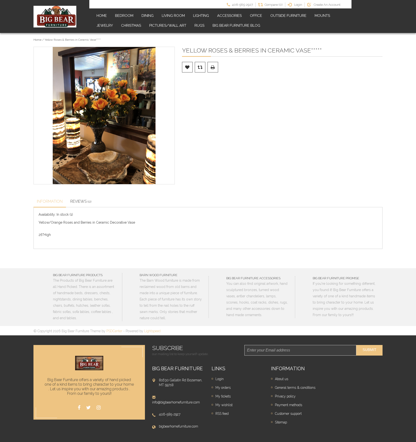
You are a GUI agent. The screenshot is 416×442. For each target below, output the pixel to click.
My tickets (223, 396)
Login (219, 379)
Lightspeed (152, 331)
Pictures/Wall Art (167, 25)
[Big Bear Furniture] (54, 16)
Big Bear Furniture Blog (236, 25)
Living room (173, 15)
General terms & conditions (295, 388)
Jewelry (105, 25)
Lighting (201, 15)
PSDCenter (114, 331)
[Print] (213, 67)
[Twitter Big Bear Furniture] (88, 407)
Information (50, 201)
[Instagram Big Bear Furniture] (98, 407)
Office (256, 15)
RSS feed (222, 414)
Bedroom (124, 15)
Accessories (229, 15)
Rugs (199, 25)
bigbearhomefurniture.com (178, 426)
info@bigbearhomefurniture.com (176, 402)
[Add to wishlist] (187, 67)
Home (102, 15)
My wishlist (224, 405)
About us (281, 379)
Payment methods (288, 405)
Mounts (322, 15)
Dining (148, 15)
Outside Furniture (288, 15)
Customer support (288, 414)
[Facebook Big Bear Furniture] (79, 407)
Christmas (131, 25)
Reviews (80, 201)
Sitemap (281, 422)
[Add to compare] (200, 67)
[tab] (49, 202)
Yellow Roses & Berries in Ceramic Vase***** (73, 39)
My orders (223, 388)
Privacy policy (285, 396)
